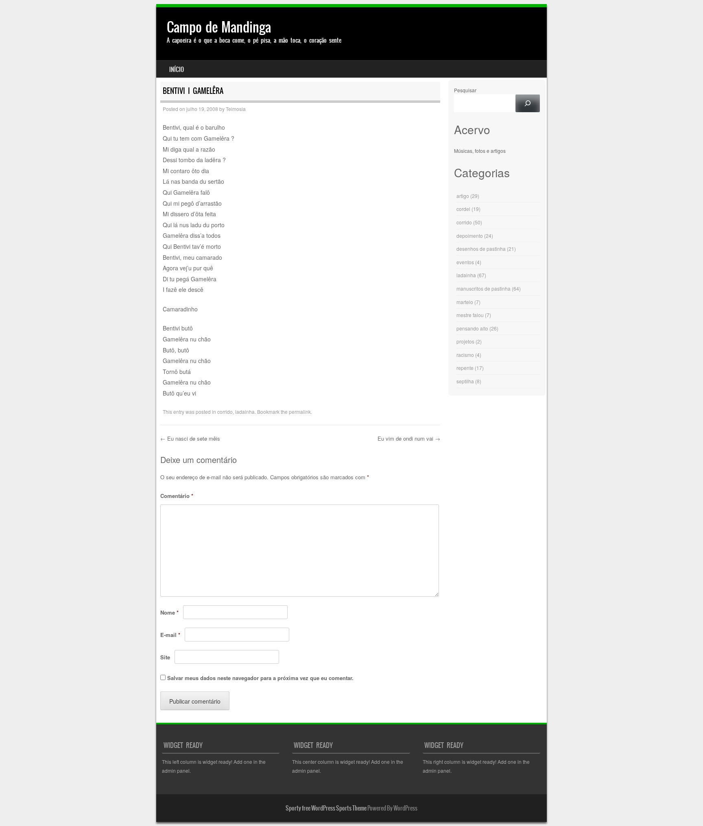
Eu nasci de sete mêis (190, 438)
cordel (463, 208)
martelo (464, 301)
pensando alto (472, 328)
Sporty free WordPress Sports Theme (326, 808)
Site (165, 657)
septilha (465, 381)
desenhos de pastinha (481, 248)
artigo (462, 195)
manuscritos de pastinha (483, 288)
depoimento (469, 235)
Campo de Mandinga (219, 27)
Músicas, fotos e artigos (480, 150)
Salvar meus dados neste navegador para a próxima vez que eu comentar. (260, 678)
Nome (169, 612)
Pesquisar (465, 90)
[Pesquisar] (527, 103)
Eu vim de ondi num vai (409, 438)
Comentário (176, 496)
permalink (300, 411)
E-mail (170, 635)
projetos (465, 341)
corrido (225, 411)
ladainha (245, 411)
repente (465, 367)
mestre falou (470, 314)
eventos (465, 262)
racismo (465, 354)
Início (176, 69)
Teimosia (236, 108)
